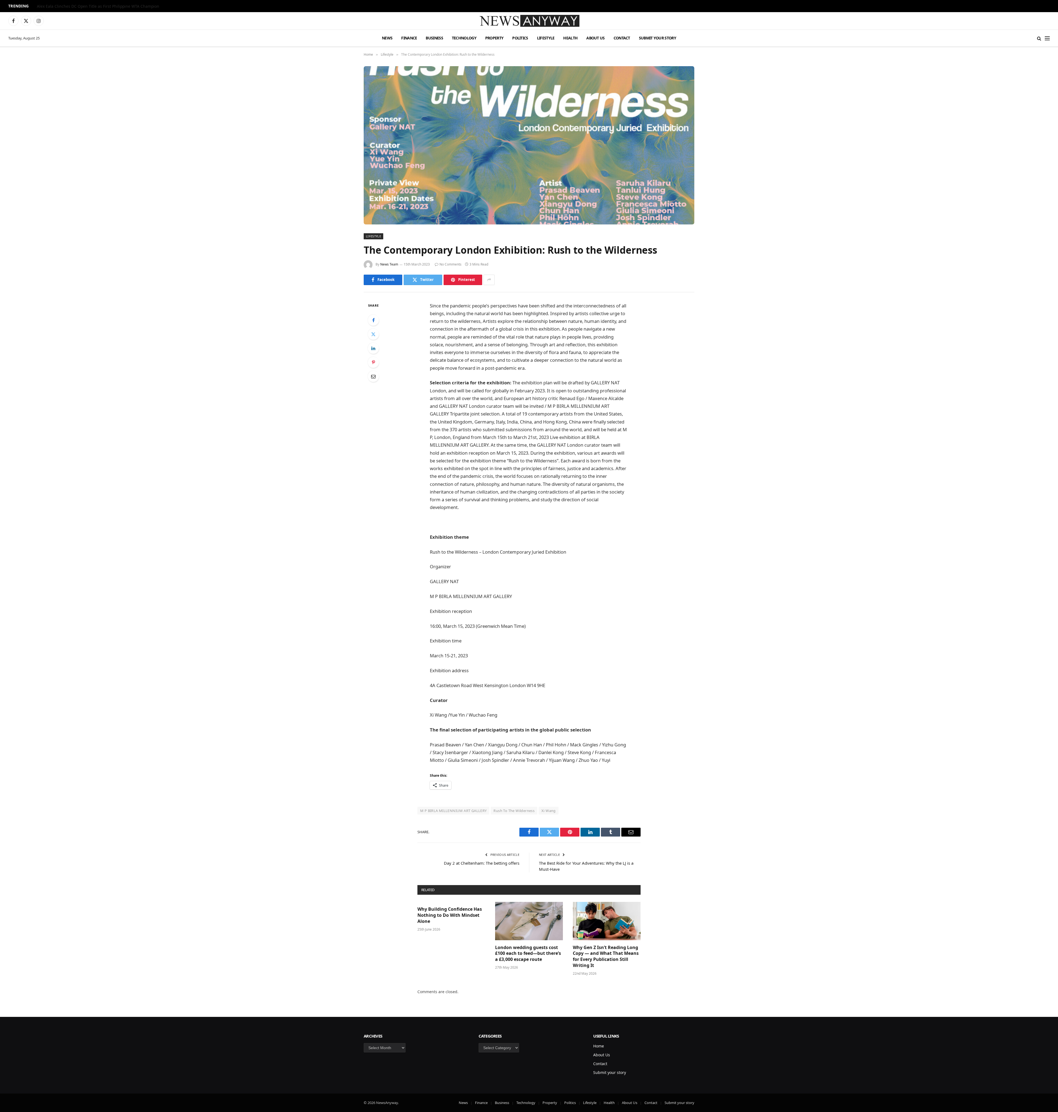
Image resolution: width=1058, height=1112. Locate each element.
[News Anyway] (529, 21)
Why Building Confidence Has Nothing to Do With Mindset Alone (449, 915)
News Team (389, 264)
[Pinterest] (373, 362)
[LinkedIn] (373, 348)
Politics (520, 38)
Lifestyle (546, 38)
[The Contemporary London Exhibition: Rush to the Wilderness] (529, 145)
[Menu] (1047, 38)
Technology (464, 38)
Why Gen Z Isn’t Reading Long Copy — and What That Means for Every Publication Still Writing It (606, 956)
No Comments (450, 264)
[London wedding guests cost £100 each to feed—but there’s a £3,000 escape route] (529, 921)
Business (434, 38)
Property (494, 38)
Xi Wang (548, 810)
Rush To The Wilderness (514, 810)
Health (570, 38)
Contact (622, 38)
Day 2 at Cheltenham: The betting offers (481, 863)
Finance (409, 38)
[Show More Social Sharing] (489, 280)
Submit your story (657, 38)
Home (598, 1046)
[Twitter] (373, 334)
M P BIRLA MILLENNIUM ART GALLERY (453, 810)
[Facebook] (373, 320)
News (387, 38)
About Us (595, 38)
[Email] (373, 376)
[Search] (1039, 38)
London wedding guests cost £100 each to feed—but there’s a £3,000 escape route (528, 954)
